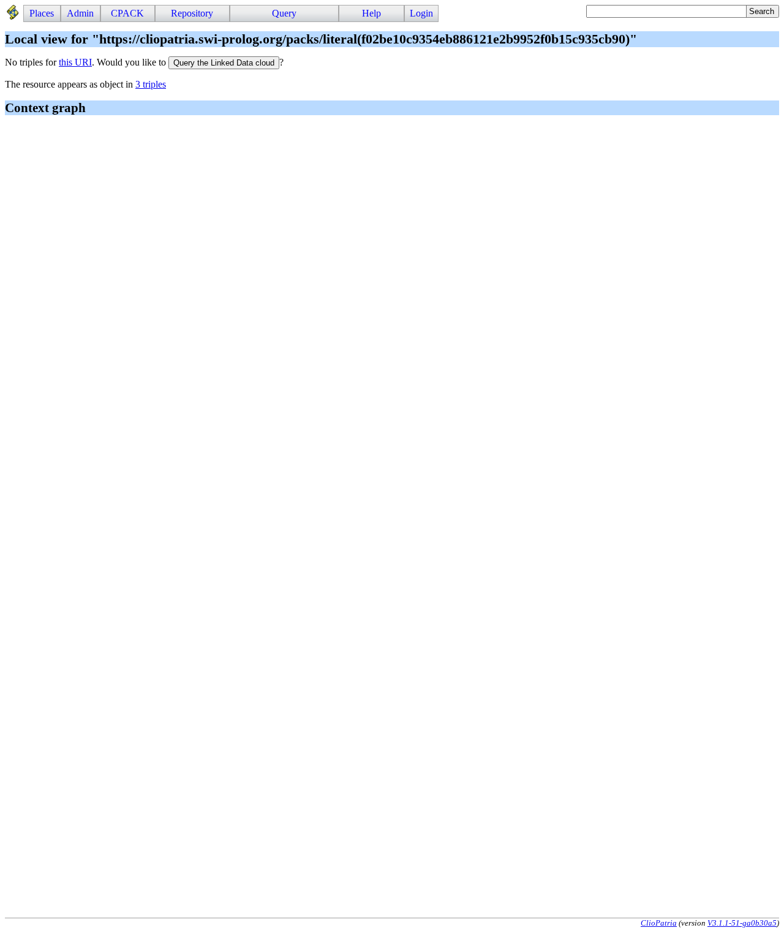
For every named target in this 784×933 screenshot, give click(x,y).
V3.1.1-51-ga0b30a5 (742, 922)
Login (421, 13)
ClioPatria (659, 922)
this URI (75, 62)
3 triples (150, 84)
